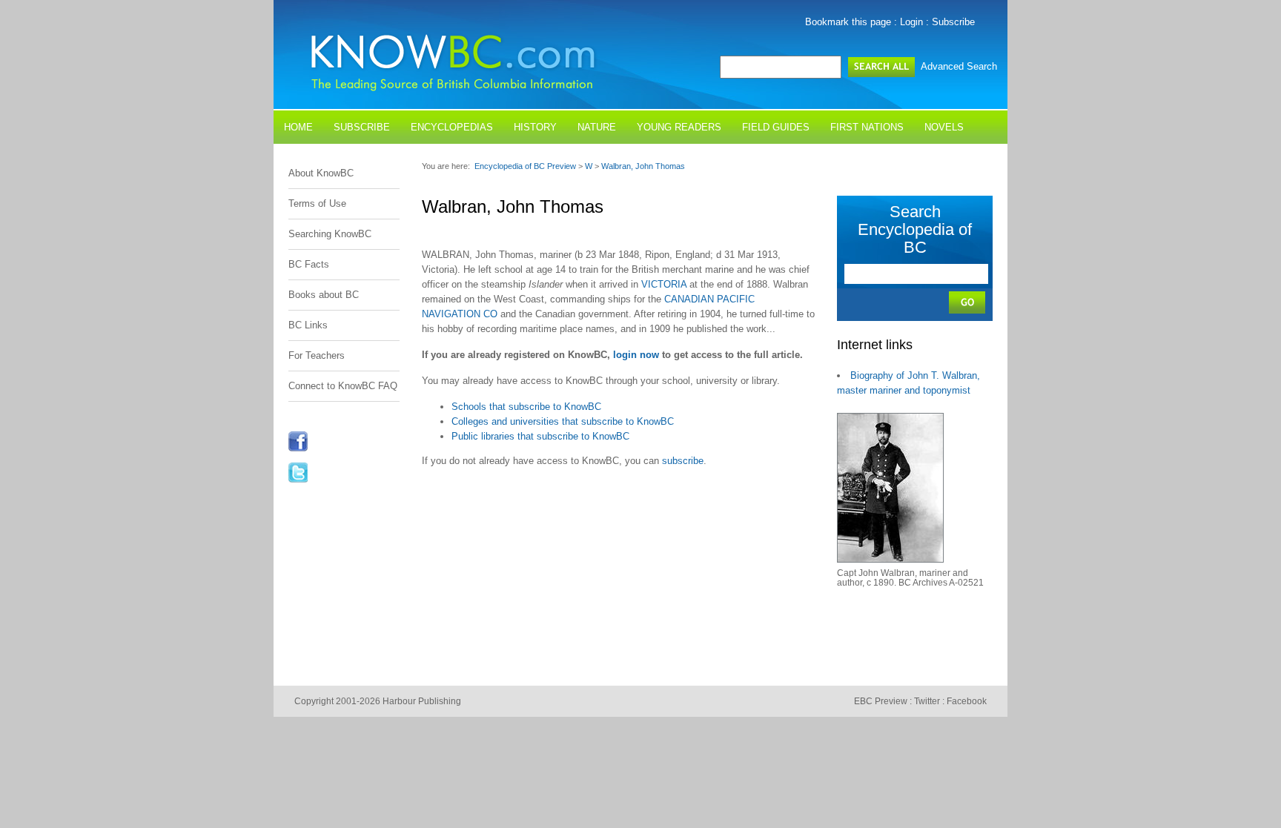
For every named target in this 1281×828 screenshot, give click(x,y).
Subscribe (953, 21)
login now (636, 354)
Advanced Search (959, 66)
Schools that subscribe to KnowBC (526, 406)
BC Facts (308, 264)
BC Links (308, 325)
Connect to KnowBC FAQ (342, 385)
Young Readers (679, 127)
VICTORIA (663, 284)
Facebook (967, 701)
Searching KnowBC (329, 233)
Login (911, 21)
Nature (596, 127)
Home (298, 127)
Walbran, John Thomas (643, 166)
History (535, 127)
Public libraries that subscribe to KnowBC (540, 436)
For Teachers (316, 355)
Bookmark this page (848, 21)
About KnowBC (321, 173)
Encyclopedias (452, 127)
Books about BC (323, 294)
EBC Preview (880, 701)
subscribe (683, 460)
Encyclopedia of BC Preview (525, 166)
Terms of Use (317, 203)
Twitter (927, 701)
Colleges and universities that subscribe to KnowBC (562, 421)
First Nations (867, 127)
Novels (944, 127)
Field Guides (776, 127)
